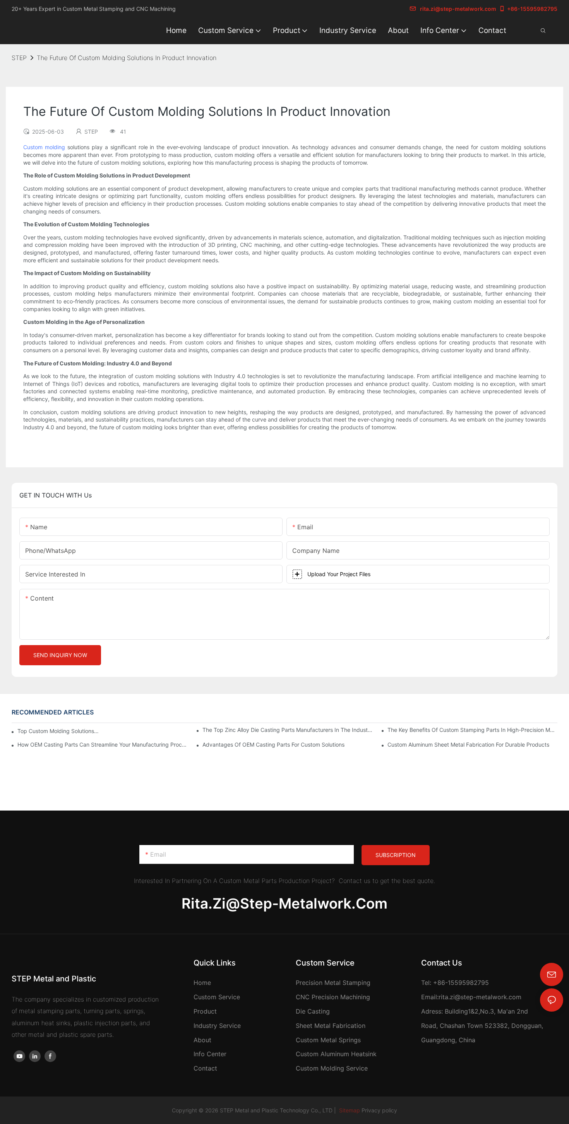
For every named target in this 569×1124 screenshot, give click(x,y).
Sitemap (349, 1110)
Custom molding (44, 147)
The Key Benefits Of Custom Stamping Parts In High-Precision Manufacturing (472, 729)
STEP (19, 58)
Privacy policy (379, 1110)
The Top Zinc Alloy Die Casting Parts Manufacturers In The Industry (287, 729)
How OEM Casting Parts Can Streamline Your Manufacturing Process (102, 744)
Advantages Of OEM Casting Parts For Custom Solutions (273, 744)
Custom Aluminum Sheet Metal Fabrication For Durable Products (468, 744)
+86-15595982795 (532, 8)
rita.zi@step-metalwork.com (458, 8)
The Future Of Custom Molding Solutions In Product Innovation (126, 58)
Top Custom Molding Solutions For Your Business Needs (58, 731)
